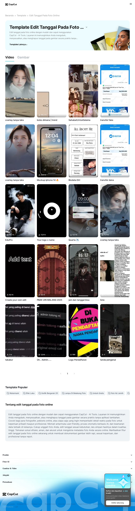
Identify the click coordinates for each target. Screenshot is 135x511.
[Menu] (130, 4)
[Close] (128, 475)
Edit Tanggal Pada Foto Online (44, 15)
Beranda (9, 15)
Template (21, 15)
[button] (117, 502)
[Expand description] (86, 27)
